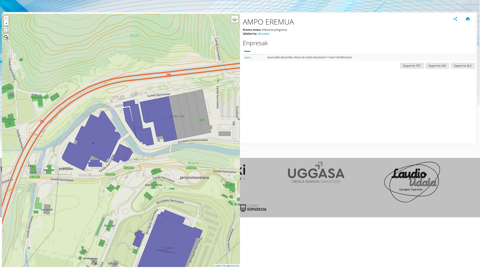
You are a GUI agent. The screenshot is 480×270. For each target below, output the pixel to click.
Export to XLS (462, 66)
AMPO (247, 57)
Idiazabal (263, 33)
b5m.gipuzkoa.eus (230, 265)
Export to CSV (437, 66)
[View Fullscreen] (6, 29)
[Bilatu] (6, 36)
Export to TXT (412, 66)
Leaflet (217, 265)
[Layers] (234, 19)
